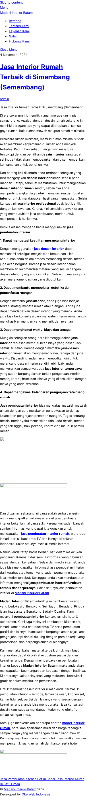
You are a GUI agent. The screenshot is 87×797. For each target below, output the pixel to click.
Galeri (13, 36)
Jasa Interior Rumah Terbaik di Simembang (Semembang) (35, 77)
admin (4, 99)
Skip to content (11, 2)
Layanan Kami (19, 31)
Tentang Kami (19, 26)
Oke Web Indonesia (36, 794)
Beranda (15, 21)
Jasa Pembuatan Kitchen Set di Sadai (27, 779)
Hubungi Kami (19, 41)
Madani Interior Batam (20, 789)
